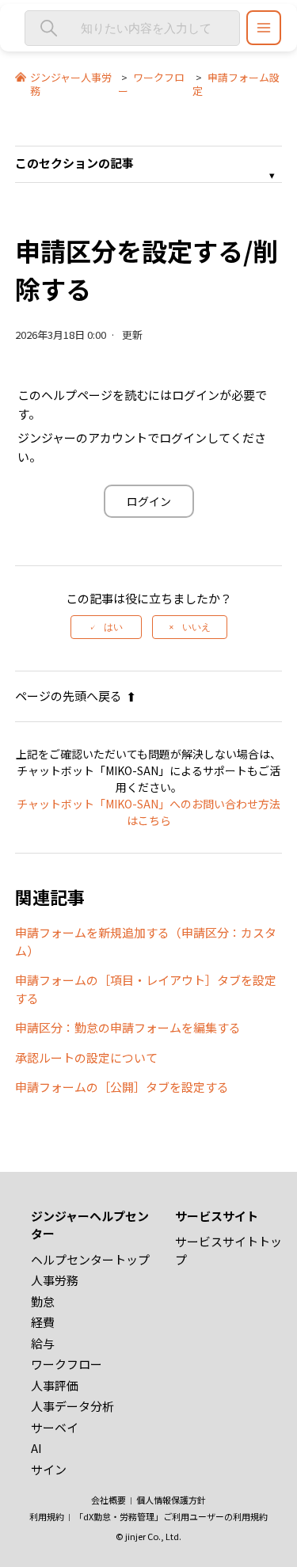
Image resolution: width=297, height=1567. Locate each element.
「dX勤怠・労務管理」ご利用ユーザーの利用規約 (171, 1516)
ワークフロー (151, 84)
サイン (49, 1469)
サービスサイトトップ (228, 1250)
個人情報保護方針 (171, 1499)
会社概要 (108, 1499)
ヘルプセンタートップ (90, 1259)
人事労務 (54, 1280)
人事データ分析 (72, 1406)
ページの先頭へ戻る (68, 695)
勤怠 (43, 1301)
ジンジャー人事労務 (71, 84)
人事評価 (54, 1385)
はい (113, 627)
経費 (43, 1322)
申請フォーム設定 (236, 84)
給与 (43, 1343)
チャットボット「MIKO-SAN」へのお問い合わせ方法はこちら (148, 812)
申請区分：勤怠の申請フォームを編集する (128, 1027)
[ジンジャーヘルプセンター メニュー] (263, 27)
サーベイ (54, 1427)
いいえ (196, 627)
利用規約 (46, 1516)
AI (36, 1448)
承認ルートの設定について (86, 1057)
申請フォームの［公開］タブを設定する (122, 1086)
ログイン (149, 501)
